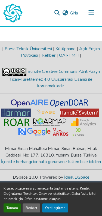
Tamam (12, 207)
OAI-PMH (69, 55)
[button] (13, 13)
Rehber (49, 55)
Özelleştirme (55, 207)
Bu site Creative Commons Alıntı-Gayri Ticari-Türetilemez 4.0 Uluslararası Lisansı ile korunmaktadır (55, 78)
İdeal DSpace (76, 177)
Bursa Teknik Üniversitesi (28, 49)
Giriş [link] (74, 13)
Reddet (31, 207)
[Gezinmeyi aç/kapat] (91, 13)
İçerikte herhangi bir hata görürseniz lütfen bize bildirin (51, 162)
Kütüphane (65, 49)
